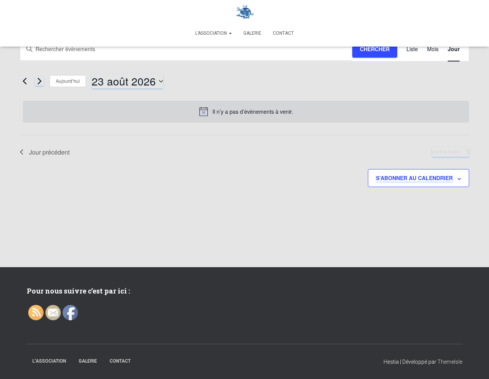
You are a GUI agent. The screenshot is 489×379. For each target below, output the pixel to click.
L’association (211, 33)
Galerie (252, 33)
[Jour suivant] (39, 81)
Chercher (375, 49)
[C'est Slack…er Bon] (244, 13)
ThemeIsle (449, 362)
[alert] (246, 111)
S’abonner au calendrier (414, 178)
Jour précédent (49, 152)
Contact (283, 33)
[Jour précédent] (24, 81)
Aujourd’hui (68, 80)
